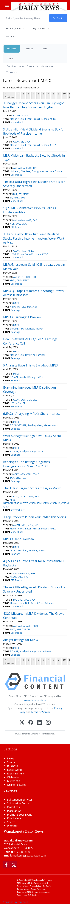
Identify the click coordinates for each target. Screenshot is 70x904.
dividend (14, 171)
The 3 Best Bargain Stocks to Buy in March (32, 488)
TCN (12, 477)
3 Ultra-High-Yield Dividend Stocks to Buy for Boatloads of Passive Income (34, 131)
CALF (22, 496)
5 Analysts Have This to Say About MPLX (30, 365)
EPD (35, 168)
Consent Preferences (15, 902)
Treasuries (11, 72)
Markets (11, 48)
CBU (28, 474)
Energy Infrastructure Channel (47, 171)
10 (64, 93)
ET (14, 115)
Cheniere (25, 171)
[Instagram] (48, 723)
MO (37, 496)
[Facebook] (31, 723)
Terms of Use (22, 886)
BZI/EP (39, 328)
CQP (23, 399)
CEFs (19, 280)
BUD (15, 496)
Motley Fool (17, 122)
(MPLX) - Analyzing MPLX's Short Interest (31, 414)
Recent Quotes (13, 28)
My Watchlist (39, 28)
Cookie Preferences (38, 889)
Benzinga (32, 306)
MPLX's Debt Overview (18, 539)
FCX (24, 477)
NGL (12, 223)
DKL (15, 194)
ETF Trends (16, 174)
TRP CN (26, 629)
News (21, 66)
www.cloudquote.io (35, 700)
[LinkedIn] (39, 723)
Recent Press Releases (37, 119)
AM (15, 168)
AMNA (21, 168)
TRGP (26, 576)
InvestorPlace (18, 510)
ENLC (29, 168)
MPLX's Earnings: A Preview (22, 317)
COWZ (30, 496)
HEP (12, 403)
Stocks (29, 48)
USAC (24, 223)
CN (27, 573)
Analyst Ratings (28, 377)
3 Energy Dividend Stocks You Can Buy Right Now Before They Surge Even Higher (33, 105)
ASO (22, 474)
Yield (12, 280)
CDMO (35, 474)
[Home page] (39, 6)
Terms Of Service (41, 712)
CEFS (20, 277)
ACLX (16, 474)
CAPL (35, 220)
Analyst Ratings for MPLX (20, 640)
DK (14, 599)
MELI (23, 525)
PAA (26, 115)
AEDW (13, 576)
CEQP (16, 141)
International (47, 66)
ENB (33, 573)
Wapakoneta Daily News (42, 880)
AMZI (12, 629)
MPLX (20, 115)
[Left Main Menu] (7, 5)
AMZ (28, 220)
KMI (19, 629)
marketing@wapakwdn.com (29, 855)
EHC (18, 477)
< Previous (9, 95)
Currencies (32, 66)
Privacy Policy (35, 886)
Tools (10, 58)
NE (36, 525)
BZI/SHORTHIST (18, 425)
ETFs (45, 48)
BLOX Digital (33, 895)
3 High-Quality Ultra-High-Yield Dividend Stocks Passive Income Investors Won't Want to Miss (33, 238)
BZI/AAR (14, 377)
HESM (24, 250)
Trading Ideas (35, 425)
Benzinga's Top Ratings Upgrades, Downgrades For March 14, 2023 (27, 464)
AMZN (16, 525)
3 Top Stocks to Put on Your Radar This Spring (34, 517)
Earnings (40, 355)
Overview (11, 66)
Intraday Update (18, 550)
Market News (17, 119)
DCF (29, 399)
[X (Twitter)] (22, 723)
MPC (26, 599)
